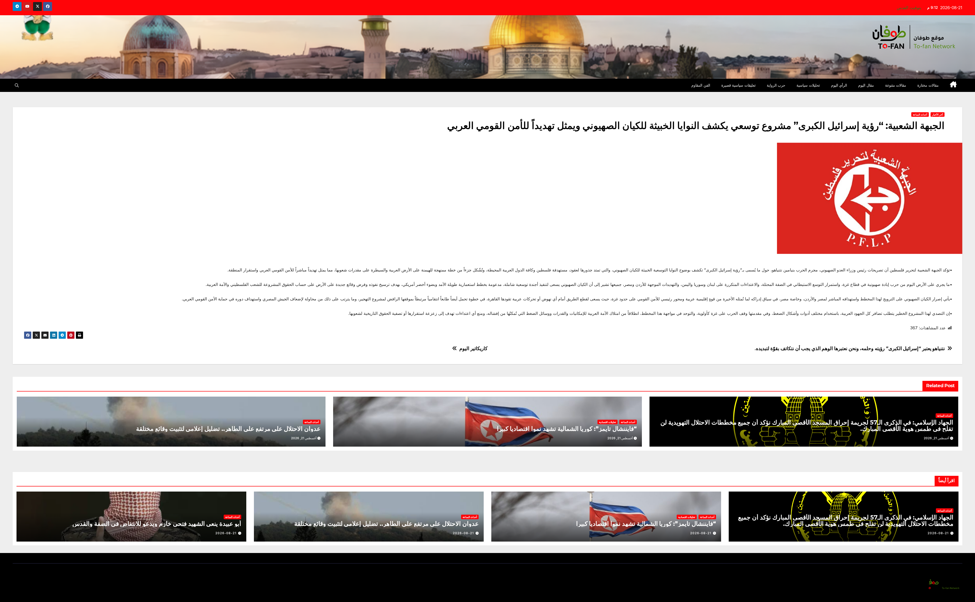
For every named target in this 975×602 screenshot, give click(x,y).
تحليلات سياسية (808, 85)
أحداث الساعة (920, 114)
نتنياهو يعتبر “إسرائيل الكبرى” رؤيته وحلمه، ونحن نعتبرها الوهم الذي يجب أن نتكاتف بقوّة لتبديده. (849, 348)
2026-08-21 (938, 533)
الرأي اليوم (839, 85)
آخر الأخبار (937, 114)
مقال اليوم (866, 85)
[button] (17, 85)
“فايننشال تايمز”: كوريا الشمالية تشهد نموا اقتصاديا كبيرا (567, 428)
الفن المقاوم (700, 85)
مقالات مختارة (928, 85)
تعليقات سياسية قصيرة (738, 85)
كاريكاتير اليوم (473, 348)
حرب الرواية (776, 85)
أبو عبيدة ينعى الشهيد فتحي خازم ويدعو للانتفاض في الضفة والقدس (156, 523)
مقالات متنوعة (895, 85)
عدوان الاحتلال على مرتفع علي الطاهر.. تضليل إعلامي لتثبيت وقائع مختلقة (228, 428)
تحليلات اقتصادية (607, 422)
